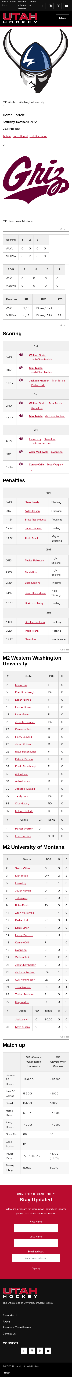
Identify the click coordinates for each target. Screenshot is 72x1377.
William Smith (37, 355)
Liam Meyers (32, 582)
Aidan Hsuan (32, 511)
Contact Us (9, 1333)
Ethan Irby (35, 439)
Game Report (20, 136)
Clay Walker (22, 1002)
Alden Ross (21, 774)
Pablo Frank (31, 538)
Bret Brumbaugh (34, 603)
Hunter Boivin (23, 707)
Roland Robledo (24, 811)
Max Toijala (35, 368)
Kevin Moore (22, 1026)
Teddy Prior (31, 572)
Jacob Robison (33, 528)
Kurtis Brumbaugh (25, 766)
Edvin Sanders (23, 836)
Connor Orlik (36, 464)
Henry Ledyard (23, 736)
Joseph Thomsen (25, 722)
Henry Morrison (24, 935)
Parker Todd (38, 385)
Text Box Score (38, 136)
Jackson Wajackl (25, 788)
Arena (13, 2)
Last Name (36, 1236)
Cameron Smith (24, 729)
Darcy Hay (21, 685)
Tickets (7, 136)
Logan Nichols (23, 699)
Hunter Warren (24, 828)
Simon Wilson (23, 868)
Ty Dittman (21, 898)
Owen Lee (36, 408)
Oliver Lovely (32, 502)
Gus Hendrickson (35, 622)
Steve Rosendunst (35, 519)
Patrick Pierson (24, 759)
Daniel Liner (22, 927)
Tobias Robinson (34, 560)
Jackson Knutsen (39, 380)
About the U (9, 1315)
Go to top (64, 229)
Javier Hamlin (23, 890)
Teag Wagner (55, 464)
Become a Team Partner (22, 5)
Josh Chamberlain (41, 359)
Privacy (6, 1373)
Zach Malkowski (38, 451)
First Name (36, 1221)
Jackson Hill (22, 1019)
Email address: (36, 1251)
